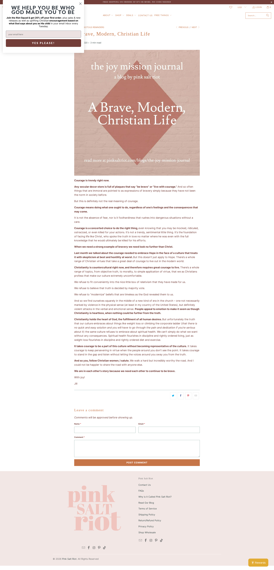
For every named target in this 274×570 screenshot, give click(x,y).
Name (77, 424)
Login (258, 7)
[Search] (267, 15)
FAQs (141, 490)
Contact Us (144, 484)
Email (141, 424)
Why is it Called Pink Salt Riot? (155, 496)
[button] (108, 15)
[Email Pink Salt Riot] (83, 548)
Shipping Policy (146, 514)
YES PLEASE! (43, 43)
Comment (79, 437)
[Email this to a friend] (196, 395)
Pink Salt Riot (69, 558)
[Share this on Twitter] (173, 395)
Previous (183, 27)
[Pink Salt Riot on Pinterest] (99, 548)
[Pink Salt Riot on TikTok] (104, 548)
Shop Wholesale (147, 532)
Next (195, 27)
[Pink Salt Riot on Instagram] (94, 548)
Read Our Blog (146, 502)
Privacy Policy (146, 526)
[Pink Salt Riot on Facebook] (89, 548)
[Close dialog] (80, 3)
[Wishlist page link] (230, 7)
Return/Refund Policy (149, 520)
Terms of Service (147, 508)
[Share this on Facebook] (181, 395)
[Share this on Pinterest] (188, 395)
